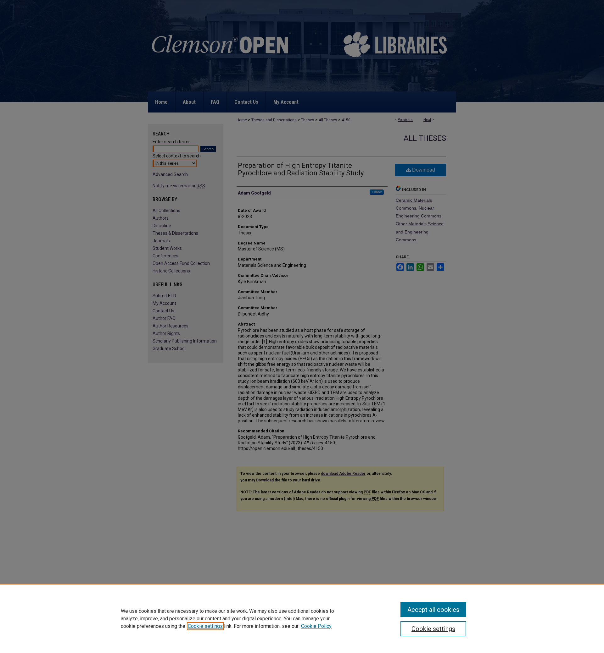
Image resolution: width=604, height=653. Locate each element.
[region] (302, 618)
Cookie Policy (316, 626)
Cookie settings (205, 626)
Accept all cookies (433, 609)
